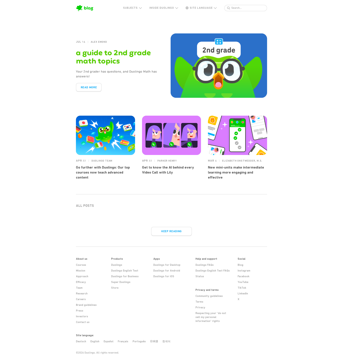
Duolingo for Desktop (166, 265)
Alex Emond (99, 41)
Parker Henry (167, 160)
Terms (199, 301)
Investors (82, 316)
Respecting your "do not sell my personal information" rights (210, 317)
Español (108, 341)
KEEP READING (171, 231)
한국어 (166, 341)
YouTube (243, 282)
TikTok (242, 287)
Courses (81, 265)
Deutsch (81, 341)
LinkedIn (243, 293)
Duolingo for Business (125, 276)
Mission (80, 270)
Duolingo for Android (166, 270)
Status (199, 276)
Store (114, 287)
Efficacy (81, 282)
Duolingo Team (101, 160)
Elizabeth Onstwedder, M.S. (242, 160)
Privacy (200, 307)
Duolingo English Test (124, 270)
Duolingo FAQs (204, 265)
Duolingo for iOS (163, 276)
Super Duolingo (120, 282)
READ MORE (89, 87)
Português (139, 341)
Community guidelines (209, 296)
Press (79, 310)
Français (123, 341)
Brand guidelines (86, 305)
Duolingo (116, 265)
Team (79, 287)
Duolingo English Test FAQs (212, 270)
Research (82, 293)
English (94, 341)
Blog (240, 265)
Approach (82, 276)
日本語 (154, 341)
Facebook (243, 276)
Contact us (83, 322)
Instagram (244, 270)
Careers (81, 299)
